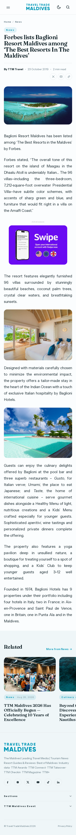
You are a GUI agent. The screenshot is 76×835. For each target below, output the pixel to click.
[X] (28, 782)
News (18, 21)
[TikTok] (48, 782)
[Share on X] (53, 76)
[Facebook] (7, 782)
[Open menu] (8, 7)
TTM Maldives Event (20, 806)
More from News (57, 649)
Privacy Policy (65, 826)
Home (7, 21)
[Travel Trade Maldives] (20, 747)
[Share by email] (61, 76)
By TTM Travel (13, 69)
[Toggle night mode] (59, 7)
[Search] (68, 7)
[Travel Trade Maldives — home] (38, 7)
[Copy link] (68, 76)
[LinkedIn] (58, 782)
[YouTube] (38, 782)
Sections (11, 796)
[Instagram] (17, 782)
